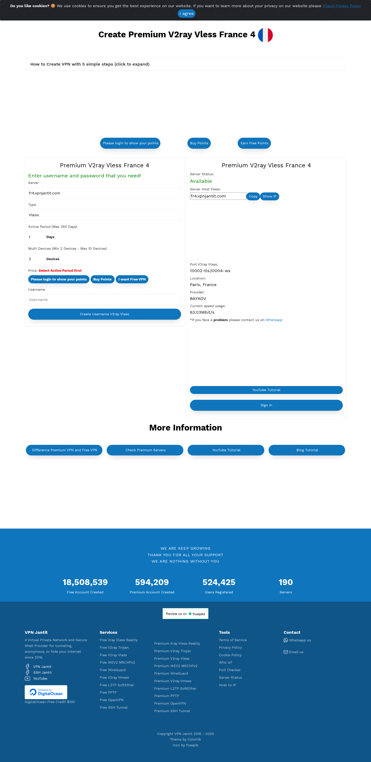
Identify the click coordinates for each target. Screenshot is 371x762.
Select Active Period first (60, 271)
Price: (32, 271)
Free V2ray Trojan (114, 647)
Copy (253, 196)
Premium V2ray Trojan (172, 651)
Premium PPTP (166, 696)
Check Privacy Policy (342, 6)
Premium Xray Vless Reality (177, 643)
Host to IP (227, 685)
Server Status (230, 677)
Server (33, 183)
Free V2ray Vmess (114, 677)
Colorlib (194, 739)
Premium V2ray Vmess (172, 681)
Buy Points (199, 143)
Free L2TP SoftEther (117, 685)
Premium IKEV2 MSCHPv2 (175, 666)
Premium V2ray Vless (171, 658)
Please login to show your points (130, 143)
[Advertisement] (135, 104)
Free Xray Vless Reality (119, 640)
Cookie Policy (230, 655)
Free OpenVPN (111, 700)
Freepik (192, 745)
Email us (295, 652)
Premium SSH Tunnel (172, 711)
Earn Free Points (254, 143)
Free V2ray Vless (113, 655)
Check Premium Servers (146, 450)
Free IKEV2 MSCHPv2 (117, 662)
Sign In (266, 405)
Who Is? (225, 662)
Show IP (270, 196)
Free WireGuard (113, 670)
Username (36, 289)
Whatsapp (274, 320)
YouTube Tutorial (266, 390)
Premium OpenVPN (170, 703)
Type (32, 205)
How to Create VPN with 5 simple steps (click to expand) (90, 64)
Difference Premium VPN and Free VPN (64, 450)
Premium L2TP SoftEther (175, 688)
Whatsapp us (299, 640)
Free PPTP (108, 692)
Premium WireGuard (171, 673)
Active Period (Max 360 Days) (52, 227)
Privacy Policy (230, 647)
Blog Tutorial (307, 450)
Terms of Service (233, 640)
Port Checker (230, 670)
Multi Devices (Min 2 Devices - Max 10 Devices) (67, 248)
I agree (187, 13)
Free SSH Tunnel (114, 707)
